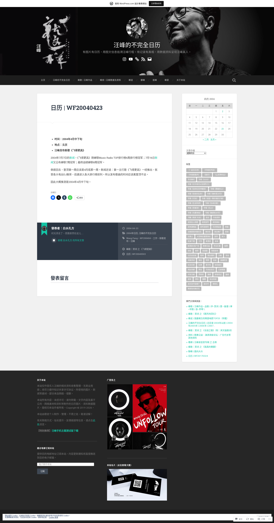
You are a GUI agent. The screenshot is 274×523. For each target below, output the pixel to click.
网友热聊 (191, 270)
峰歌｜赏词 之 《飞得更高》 (139, 249)
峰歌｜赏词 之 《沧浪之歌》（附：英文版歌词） (210, 330)
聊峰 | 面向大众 (195, 351)
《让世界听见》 (220, 175)
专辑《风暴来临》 (195, 213)
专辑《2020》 (204, 180)
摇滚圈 (204, 251)
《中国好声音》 (210, 170)
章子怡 (208, 265)
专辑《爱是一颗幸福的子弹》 (213, 199)
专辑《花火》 (209, 208)
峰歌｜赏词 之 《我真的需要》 (202, 347)
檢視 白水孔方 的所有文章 (70, 240)
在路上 (190, 237)
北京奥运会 (217, 227)
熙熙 (207, 260)
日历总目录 (192, 256)
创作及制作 (204, 227)
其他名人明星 (193, 222)
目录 (214, 260)
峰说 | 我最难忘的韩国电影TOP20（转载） (208, 318)
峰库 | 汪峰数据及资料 (110, 80)
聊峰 (143, 80)
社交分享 (191, 265)
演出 (200, 260)
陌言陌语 (213, 279)
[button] (119, 400)
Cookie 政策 (53, 517)
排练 (189, 251)
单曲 (226, 227)
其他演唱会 (192, 227)
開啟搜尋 (234, 80)
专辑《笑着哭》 (194, 208)
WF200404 (145, 238)
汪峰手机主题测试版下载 (65, 430)
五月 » (213, 139)
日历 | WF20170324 (198, 356)
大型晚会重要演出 (203, 237)
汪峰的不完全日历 (137, 45)
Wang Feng (132, 238)
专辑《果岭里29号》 (215, 194)
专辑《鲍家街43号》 (213, 213)
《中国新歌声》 (194, 175)
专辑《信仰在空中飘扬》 (197, 189)
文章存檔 (190, 151)
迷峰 (155, 80)
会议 (207, 218)
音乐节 (206, 284)
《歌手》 (207, 175)
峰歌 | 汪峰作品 (85, 80)
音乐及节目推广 (194, 284)
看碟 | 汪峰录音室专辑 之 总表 (202, 342)
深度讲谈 (191, 260)
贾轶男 (201, 275)
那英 (189, 279)
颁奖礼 (215, 284)
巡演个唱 (191, 241)
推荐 (197, 251)
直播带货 (223, 260)
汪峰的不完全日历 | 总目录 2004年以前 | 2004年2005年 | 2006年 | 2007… (210, 324)
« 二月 (206, 139)
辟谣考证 (218, 275)
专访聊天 (191, 180)
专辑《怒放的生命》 (195, 194)
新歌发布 (214, 251)
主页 (43, 80)
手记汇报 (217, 246)
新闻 (72, 157)
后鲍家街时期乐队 (195, 232)
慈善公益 (206, 246)
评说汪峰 (191, 275)
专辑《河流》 (193, 199)
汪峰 (133, 241)
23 (222, 129)
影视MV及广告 (193, 246)
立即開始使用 (156, 3)
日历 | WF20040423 (76, 107)
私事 (200, 265)
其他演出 (216, 222)
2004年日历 (132, 233)
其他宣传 (205, 222)
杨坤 (202, 256)
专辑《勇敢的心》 (217, 189)
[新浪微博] (137, 58)
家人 (223, 237)
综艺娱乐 (218, 265)
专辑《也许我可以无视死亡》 (199, 184)
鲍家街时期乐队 (194, 289)
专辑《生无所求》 (195, 203)
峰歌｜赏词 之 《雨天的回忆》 (202, 314)
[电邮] (149, 58)
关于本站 (181, 80)
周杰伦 (207, 232)
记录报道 (221, 270)
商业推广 (217, 232)
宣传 (216, 237)
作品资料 (216, 218)
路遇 (209, 275)
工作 (155, 238)
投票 (226, 246)
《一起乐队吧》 (194, 170)
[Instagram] (124, 58)
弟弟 (216, 241)
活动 (227, 256)
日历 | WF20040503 (136, 254)
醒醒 (204, 279)
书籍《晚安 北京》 (195, 218)
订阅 (42, 471)
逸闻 (227, 275)
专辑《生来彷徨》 (212, 203)
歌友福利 (210, 256)
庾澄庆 (208, 241)
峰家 (167, 80)
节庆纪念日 (210, 270)
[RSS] (143, 58)
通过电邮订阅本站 (45, 448)
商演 (226, 232)
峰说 (131, 80)
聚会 (200, 270)
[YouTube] (130, 58)
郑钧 (197, 279)
